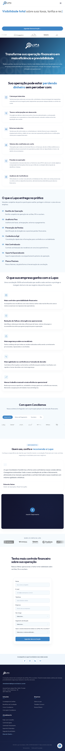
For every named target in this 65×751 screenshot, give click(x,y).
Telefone (18, 597)
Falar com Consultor (8, 720)
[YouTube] (40, 661)
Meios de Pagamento (21, 417)
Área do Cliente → (8, 734)
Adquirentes (7, 417)
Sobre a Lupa (38, 701)
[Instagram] (30, 661)
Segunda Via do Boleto (9, 731)
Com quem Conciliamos (9, 710)
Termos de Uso (26, 748)
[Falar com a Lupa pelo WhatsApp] (59, 745)
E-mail (17, 589)
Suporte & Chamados (8, 728)
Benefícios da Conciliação (10, 704)
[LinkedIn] (35, 661)
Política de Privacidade (37, 748)
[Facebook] (24, 661)
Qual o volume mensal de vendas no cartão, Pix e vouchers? (32, 628)
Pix (41, 417)
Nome (17, 581)
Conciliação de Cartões (9, 701)
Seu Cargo (18, 613)
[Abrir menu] (60, 3)
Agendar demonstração (32, 639)
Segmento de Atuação (21, 621)
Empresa (18, 605)
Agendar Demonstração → (32, 28)
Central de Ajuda (7, 722)
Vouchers (33, 417)
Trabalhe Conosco (39, 704)
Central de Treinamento (9, 725)
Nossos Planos (38, 707)
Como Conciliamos (8, 707)
